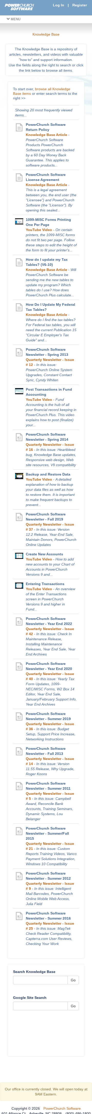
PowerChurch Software (62, 1108)
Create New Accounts (44, 554)
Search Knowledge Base (34, 972)
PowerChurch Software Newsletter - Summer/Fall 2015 (47, 833)
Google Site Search (30, 998)
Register (79, 5)
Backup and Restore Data (48, 474)
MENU (15, 19)
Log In (58, 5)
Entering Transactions (45, 584)
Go (73, 980)
